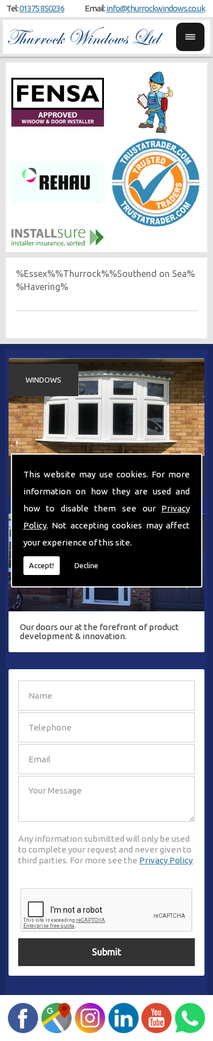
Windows (43, 380)
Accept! (41, 565)
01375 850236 (41, 8)
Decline (86, 565)
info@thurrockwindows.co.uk (155, 8)
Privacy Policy (166, 860)
